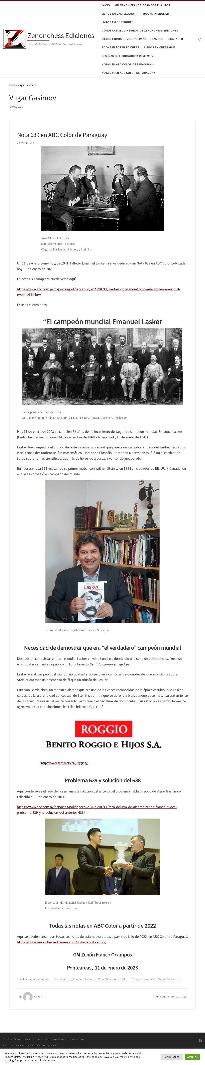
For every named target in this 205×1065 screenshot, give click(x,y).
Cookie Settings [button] (172, 1057)
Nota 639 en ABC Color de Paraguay (62, 135)
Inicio (12, 85)
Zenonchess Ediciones (27, 1039)
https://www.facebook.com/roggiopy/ (64, 763)
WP (20, 1045)
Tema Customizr (51, 1045)
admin (39, 997)
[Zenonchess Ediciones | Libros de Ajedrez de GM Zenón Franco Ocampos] (14, 38)
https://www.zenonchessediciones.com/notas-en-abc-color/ (62, 942)
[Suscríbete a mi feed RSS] (200, 1040)
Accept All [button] (192, 1057)
